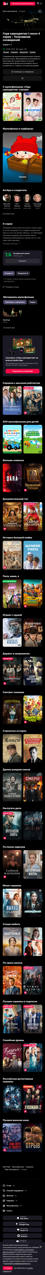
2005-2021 (10, 49)
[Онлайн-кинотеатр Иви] (6, 3)
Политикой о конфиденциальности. (17, 1263)
